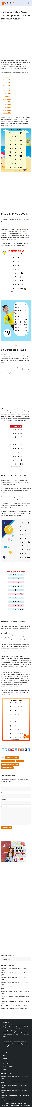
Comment (4, 806)
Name (3, 786)
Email (3, 793)
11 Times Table (7, 96)
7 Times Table (6, 88)
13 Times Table (7, 102)
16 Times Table (7, 110)
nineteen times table (7, 767)
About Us (5, 1058)
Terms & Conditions (8, 1066)
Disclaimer (6, 1069)
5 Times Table (6, 82)
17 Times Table (7, 113)
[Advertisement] (16, 44)
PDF (16, 209)
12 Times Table (7, 99)
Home (4, 1055)
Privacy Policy (7, 1061)
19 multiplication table (8, 760)
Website (3, 799)
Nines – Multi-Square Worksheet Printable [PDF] (14, 1005)
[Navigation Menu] (29, 3)
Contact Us (6, 1063)
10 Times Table (7, 93)
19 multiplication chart (12, 757)
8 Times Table (6, 90)
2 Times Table (6, 77)
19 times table (20, 760)
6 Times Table (6, 85)
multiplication (13, 221)
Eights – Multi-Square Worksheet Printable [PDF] (14, 1008)
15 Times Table (7, 107)
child (22, 229)
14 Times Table (7, 104)
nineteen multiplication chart (10, 764)
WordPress (15, 1100)
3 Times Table (6, 79)
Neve (2, 1100)
